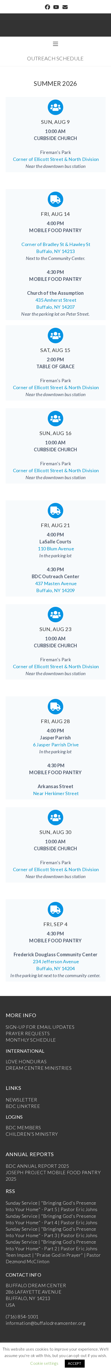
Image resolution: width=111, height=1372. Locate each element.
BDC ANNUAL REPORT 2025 (37, 1166)
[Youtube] (56, 7)
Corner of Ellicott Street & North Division (55, 159)
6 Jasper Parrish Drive (55, 744)
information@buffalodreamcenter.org (46, 1323)
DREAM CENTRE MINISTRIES (39, 1068)
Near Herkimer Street (55, 793)
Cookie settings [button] (44, 1363)
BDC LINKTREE (23, 1106)
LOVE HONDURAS (26, 1061)
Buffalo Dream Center (55, 22)
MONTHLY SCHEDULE (31, 1040)
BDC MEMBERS (23, 1127)
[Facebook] (47, 7)
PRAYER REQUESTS (28, 1033)
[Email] (64, 7)
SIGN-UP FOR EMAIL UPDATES (40, 1027)
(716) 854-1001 (22, 1316)
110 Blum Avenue (55, 548)
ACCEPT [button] (75, 1363)
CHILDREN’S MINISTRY (32, 1134)
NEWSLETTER (21, 1099)
